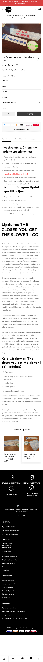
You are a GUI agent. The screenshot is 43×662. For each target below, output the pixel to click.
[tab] (6, 139)
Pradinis (9, 15)
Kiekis (4, 109)
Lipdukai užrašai (29, 15)
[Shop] (13, 659)
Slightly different (29, 454)
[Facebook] (19, 515)
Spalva (4, 97)
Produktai (18, 15)
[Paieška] (35, 10)
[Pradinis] (4, 659)
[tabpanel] (21, 284)
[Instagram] (24, 515)
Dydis (4, 87)
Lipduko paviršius (8, 76)
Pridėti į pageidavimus (39, 59)
